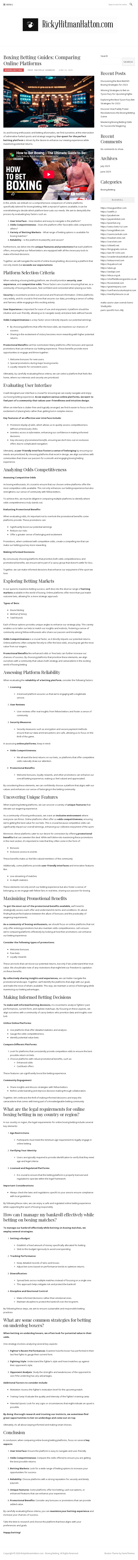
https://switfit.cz (109, 211)
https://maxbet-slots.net (113, 237)
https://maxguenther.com (114, 207)
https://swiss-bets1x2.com (114, 226)
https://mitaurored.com (112, 260)
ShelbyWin (106, 306)
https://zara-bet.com (111, 241)
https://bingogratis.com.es (114, 249)
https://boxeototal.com (112, 282)
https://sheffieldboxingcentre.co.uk (118, 279)
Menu (9, 4)
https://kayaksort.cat (111, 264)
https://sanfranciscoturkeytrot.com (118, 290)
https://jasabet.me (110, 215)
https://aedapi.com (110, 271)
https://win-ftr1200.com (113, 252)
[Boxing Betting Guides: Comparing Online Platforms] (48, 101)
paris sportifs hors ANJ (112, 310)
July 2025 (105, 166)
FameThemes (128, 1553)
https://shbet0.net (110, 245)
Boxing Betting (13, 70)
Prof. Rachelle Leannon (41, 70)
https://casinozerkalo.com (114, 234)
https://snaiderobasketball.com (117, 256)
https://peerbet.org (110, 222)
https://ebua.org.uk (110, 275)
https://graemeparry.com (113, 286)
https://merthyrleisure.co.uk (115, 294)
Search (104, 55)
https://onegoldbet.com (113, 230)
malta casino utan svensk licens (117, 302)
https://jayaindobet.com (113, 219)
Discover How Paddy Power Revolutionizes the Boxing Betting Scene (118, 112)
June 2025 (106, 171)
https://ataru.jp (108, 267)
